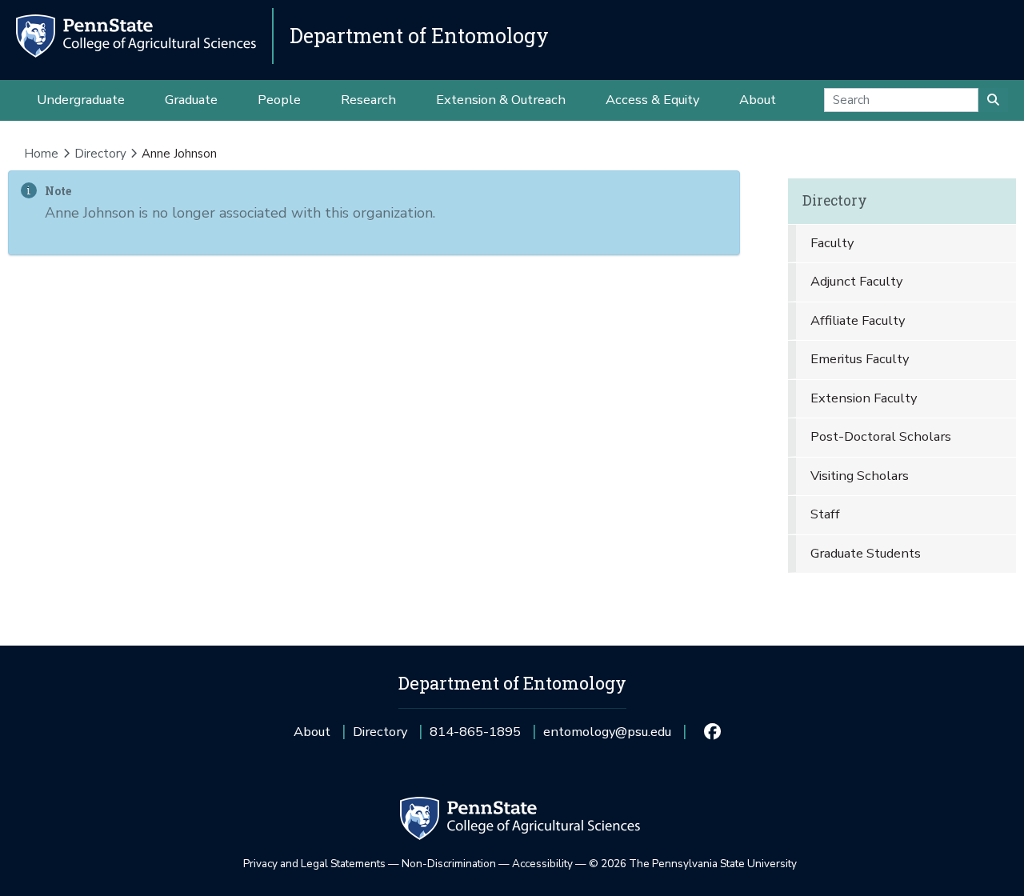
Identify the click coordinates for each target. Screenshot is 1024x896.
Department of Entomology (419, 35)
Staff (825, 514)
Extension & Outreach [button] (501, 99)
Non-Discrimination (449, 863)
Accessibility (542, 863)
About (312, 731)
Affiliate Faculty (857, 320)
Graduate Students (865, 553)
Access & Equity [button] (652, 99)
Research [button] (368, 99)
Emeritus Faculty (859, 359)
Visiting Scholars (859, 475)
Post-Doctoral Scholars (880, 436)
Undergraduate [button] (81, 99)
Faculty (832, 243)
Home (41, 154)
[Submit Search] (993, 100)
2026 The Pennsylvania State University (693, 863)
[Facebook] (712, 732)
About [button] (757, 99)
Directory (100, 154)
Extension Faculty (863, 398)
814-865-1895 (475, 737)
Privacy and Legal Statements (314, 863)
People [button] (279, 99)
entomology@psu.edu (607, 737)
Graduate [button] (191, 99)
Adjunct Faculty (856, 281)
